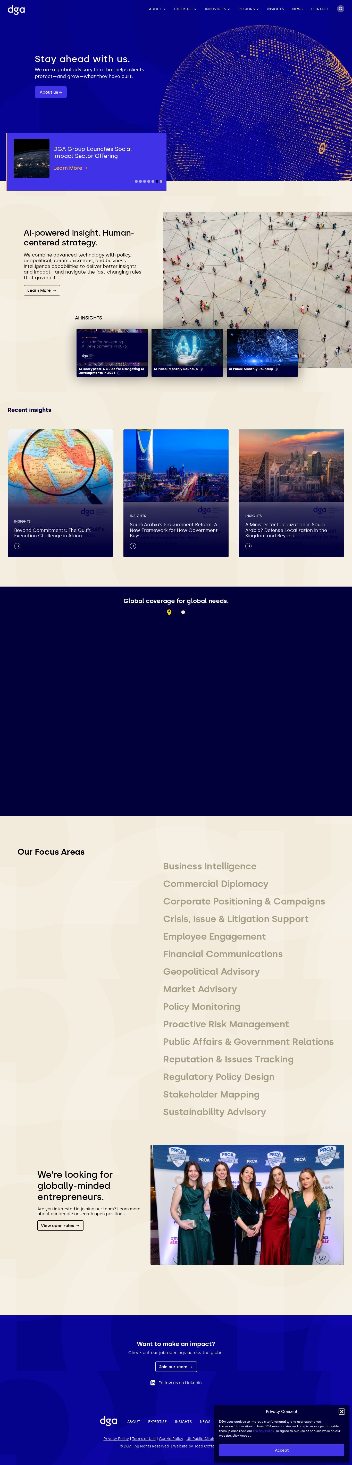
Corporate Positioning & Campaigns (244, 901)
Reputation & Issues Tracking (228, 1059)
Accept (282, 1450)
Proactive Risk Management (226, 1024)
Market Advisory (200, 989)
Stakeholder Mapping (211, 1094)
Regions (246, 9)
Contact (320, 9)
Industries (215, 9)
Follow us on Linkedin (180, 1382)
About (155, 9)
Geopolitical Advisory (211, 971)
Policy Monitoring (201, 1006)
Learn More (39, 290)
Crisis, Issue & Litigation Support (235, 918)
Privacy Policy (116, 1439)
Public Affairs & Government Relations (248, 1041)
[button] (341, 1411)
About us (49, 92)
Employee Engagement (214, 936)
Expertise (183, 9)
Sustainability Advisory (214, 1111)
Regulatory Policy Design (218, 1076)
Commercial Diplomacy (215, 883)
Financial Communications (223, 953)
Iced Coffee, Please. (213, 1446)
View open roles (58, 1225)
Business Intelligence (210, 866)
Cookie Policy (171, 1439)
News (297, 9)
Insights (275, 9)
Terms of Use (144, 1439)
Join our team (173, 1366)
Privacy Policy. (264, 1431)
